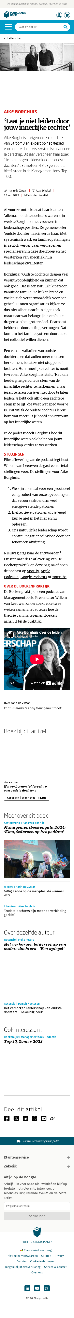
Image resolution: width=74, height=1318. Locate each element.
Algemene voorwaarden (23, 1256)
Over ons (37, 1272)
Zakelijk (10, 1166)
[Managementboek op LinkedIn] (27, 1288)
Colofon (46, 1256)
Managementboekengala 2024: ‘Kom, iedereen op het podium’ (35, 829)
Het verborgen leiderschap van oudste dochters (25, 789)
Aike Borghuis (32, 374)
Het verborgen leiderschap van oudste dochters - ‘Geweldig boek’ (33, 1010)
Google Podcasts (34, 577)
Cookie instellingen (42, 1261)
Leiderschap (14, 38)
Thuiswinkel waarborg (37, 1250)
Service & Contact (55, 1267)
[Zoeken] (65, 27)
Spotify (33, 571)
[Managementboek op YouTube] (37, 1288)
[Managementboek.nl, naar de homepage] (16, 17)
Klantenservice (16, 1157)
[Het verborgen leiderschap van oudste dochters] (18, 757)
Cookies (22, 1261)
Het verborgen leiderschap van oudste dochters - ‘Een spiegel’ (35, 946)
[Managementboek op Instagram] (47, 1288)
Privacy (59, 1256)
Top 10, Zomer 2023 (23, 1042)
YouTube (59, 577)
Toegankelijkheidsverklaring (23, 1267)
